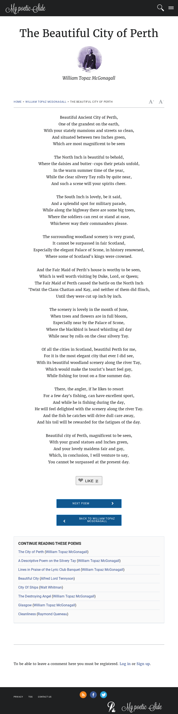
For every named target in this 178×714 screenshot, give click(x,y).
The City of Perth (31, 552)
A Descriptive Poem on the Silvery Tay (47, 561)
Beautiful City (28, 578)
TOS (30, 697)
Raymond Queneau (52, 614)
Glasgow (25, 605)
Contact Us (44, 697)
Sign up (143, 664)
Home (18, 101)
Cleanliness (27, 614)
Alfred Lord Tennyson (57, 578)
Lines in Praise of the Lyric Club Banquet (49, 570)
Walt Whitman (51, 587)
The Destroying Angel (34, 596)
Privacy (18, 697)
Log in (125, 664)
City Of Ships (28, 587)
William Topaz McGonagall (45, 101)
